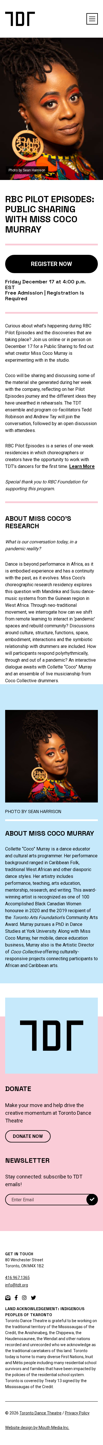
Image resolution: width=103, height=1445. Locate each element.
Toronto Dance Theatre (40, 1413)
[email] (7, 1298)
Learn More (82, 466)
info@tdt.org (16, 1285)
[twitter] (33, 1298)
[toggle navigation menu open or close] (92, 19)
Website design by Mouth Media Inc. (37, 1427)
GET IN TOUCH (19, 1253)
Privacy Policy (77, 1413)
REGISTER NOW (51, 264)
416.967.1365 (17, 1277)
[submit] (92, 1199)
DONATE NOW (28, 1136)
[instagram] (24, 1298)
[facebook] (16, 1298)
